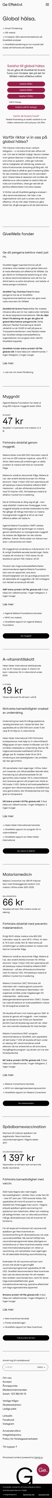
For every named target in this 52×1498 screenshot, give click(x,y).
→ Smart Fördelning (12, 28)
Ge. (43, 1470)
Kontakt (7, 1381)
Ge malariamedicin (26, 1103)
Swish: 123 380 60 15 (14, 1393)
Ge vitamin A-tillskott (26, 851)
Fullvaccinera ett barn (26, 1338)
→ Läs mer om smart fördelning (18, 372)
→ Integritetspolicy (10, 1495)
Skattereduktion (12, 1404)
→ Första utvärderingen (14, 1323)
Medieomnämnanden (15, 1389)
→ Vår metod (9, 32)
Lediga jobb (9, 1408)
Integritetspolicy (12, 1434)
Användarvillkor (12, 1430)
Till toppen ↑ (10, 1446)
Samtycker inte (28, 1495)
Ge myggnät (26, 636)
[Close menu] (47, 4)
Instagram (8, 1423)
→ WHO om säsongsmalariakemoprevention (24, 1088)
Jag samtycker (43, 1495)
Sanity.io (38, 1457)
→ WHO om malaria (12, 617)
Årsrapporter (10, 1385)
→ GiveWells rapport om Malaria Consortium (24, 1092)
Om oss (7, 1377)
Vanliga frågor (11, 1400)
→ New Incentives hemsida (16, 1318)
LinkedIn (7, 1415)
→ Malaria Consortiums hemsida (18, 1084)
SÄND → (41, 1367)
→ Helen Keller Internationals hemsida (21, 825)
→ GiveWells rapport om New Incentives (22, 1327)
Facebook (8, 1419)
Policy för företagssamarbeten (20, 1438)
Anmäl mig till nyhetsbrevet (16, 1360)
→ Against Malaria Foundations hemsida (22, 613)
